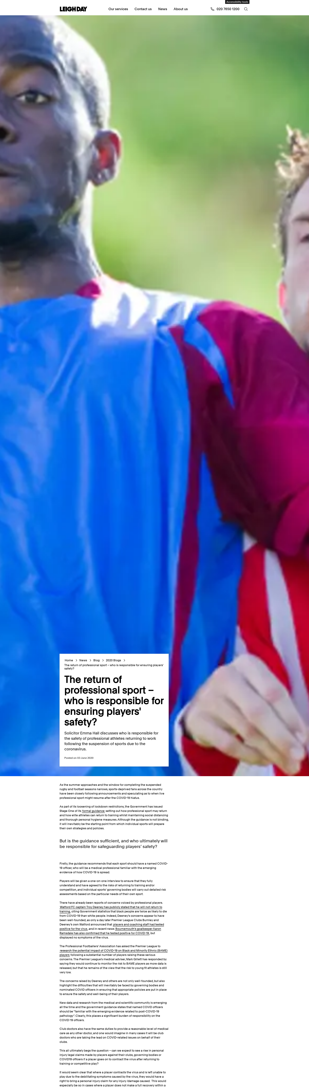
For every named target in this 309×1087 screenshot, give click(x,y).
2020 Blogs (113, 660)
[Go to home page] (74, 9)
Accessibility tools (237, 1)
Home (69, 660)
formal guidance (93, 811)
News (162, 9)
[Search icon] (245, 9)
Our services (118, 9)
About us (181, 9)
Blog (96, 660)
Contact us (143, 9)
